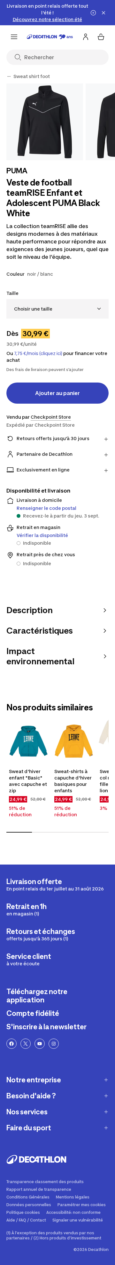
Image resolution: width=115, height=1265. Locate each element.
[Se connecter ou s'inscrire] (85, 36)
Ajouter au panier (57, 393)
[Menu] (14, 36)
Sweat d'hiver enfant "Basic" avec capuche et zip (28, 781)
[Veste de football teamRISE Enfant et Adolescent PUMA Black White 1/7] (44, 121)
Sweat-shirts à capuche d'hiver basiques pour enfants (73, 781)
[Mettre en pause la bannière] (93, 13)
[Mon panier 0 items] (101, 36)
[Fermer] (103, 13)
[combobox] (57, 309)
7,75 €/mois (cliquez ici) (38, 353)
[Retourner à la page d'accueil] (50, 37)
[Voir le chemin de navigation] (9, 76)
